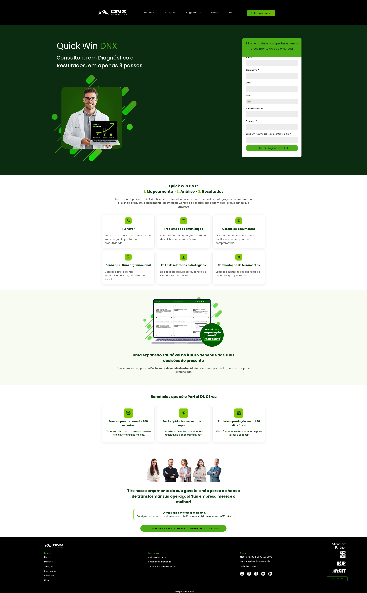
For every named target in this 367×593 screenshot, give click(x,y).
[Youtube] (263, 574)
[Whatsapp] (242, 574)
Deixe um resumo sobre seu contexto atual (268, 133)
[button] (170, 12)
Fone (249, 95)
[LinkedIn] (270, 574)
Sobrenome (252, 70)
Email (249, 82)
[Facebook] (256, 574)
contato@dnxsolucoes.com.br (255, 561)
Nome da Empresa (256, 108)
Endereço (251, 121)
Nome (249, 57)
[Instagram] (249, 574)
